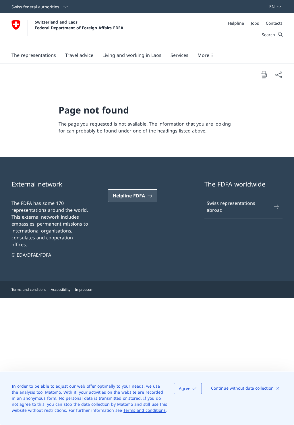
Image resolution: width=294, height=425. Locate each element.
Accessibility (60, 289)
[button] (34, 55)
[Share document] (278, 74)
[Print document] (263, 74)
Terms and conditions (144, 410)
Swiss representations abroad (231, 206)
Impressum (84, 289)
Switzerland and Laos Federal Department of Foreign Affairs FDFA (79, 24)
